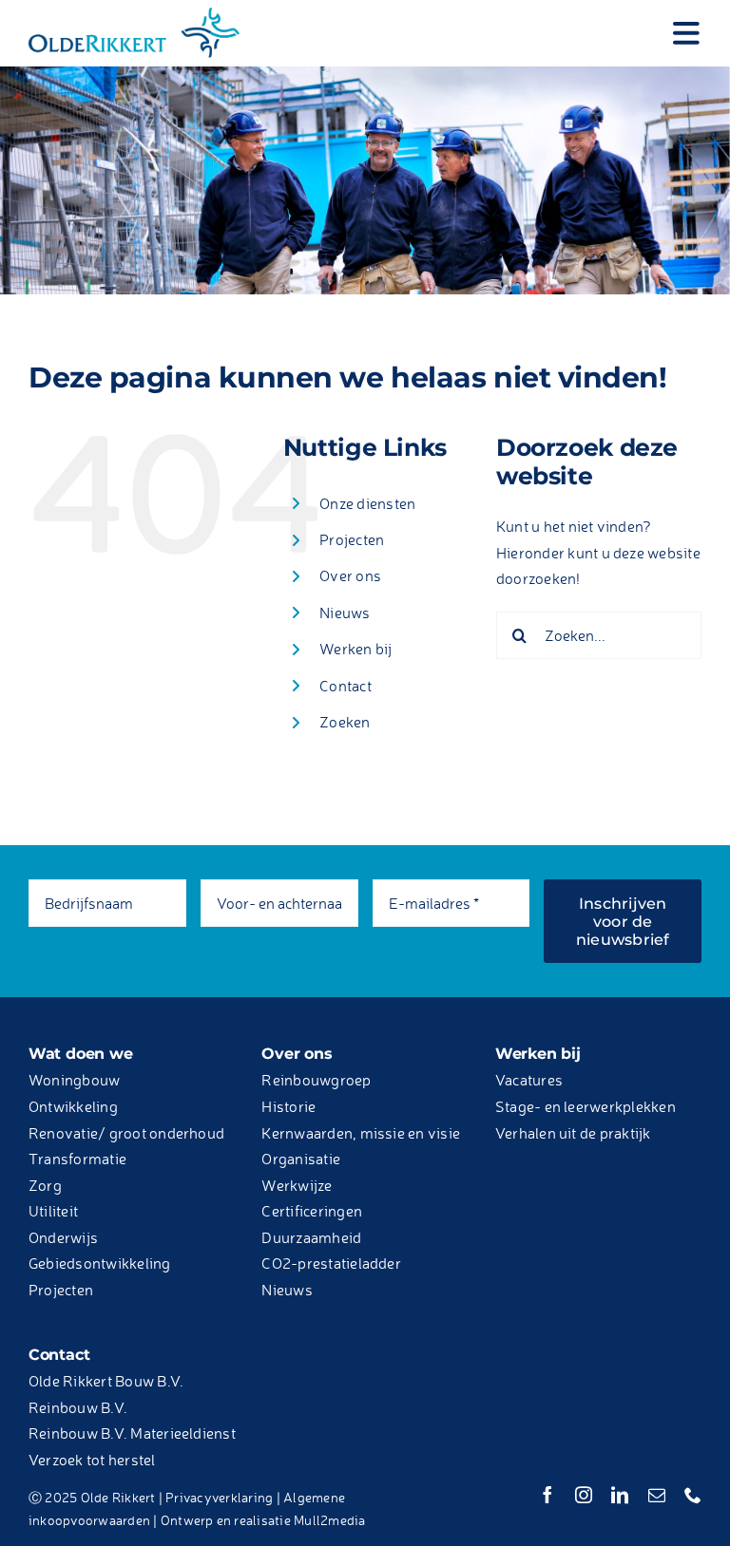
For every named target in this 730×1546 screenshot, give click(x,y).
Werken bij (355, 648)
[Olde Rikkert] (134, 12)
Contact (345, 685)
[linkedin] (619, 1494)
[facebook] (547, 1494)
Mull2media (329, 1520)
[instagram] (583, 1494)
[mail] (656, 1494)
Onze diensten (367, 503)
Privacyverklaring (219, 1497)
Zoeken (344, 721)
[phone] (692, 1494)
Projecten (351, 539)
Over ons (350, 575)
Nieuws (344, 612)
